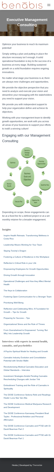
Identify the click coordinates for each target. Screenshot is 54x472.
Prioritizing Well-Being (13, 303)
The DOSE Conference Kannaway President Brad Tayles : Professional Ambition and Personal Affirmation (26, 416)
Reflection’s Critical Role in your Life (20, 263)
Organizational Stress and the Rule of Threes (24, 324)
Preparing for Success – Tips (17, 318)
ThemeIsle (37, 465)
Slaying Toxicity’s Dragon (15, 251)
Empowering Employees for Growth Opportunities (26, 269)
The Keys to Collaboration (15, 290)
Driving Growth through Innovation (19, 275)
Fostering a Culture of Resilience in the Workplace (26, 257)
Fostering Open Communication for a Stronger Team (28, 297)
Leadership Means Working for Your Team (23, 245)
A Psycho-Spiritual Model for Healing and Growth (26, 351)
